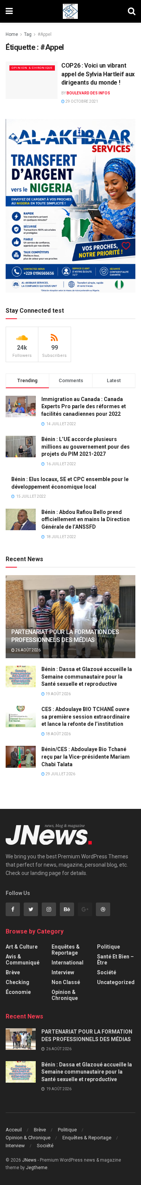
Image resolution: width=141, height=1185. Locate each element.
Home (12, 34)
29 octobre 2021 (81, 101)
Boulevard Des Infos (88, 93)
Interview (63, 972)
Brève (13, 972)
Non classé (66, 982)
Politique (108, 947)
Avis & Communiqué (22, 960)
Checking (17, 982)
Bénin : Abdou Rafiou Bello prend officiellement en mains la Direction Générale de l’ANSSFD (85, 519)
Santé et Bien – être (115, 960)
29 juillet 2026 (60, 774)
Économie (18, 992)
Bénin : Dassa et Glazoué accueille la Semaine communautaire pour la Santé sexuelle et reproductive (86, 676)
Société (106, 972)
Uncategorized (116, 982)
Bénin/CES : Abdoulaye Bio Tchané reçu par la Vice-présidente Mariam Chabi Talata (85, 756)
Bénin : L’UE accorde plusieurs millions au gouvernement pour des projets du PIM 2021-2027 (85, 446)
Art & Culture (22, 947)
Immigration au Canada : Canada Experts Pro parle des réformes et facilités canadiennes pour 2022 (83, 406)
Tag (28, 34)
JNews (29, 1160)
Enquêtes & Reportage (66, 950)
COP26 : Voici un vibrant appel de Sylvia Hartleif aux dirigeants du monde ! (98, 74)
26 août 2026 (28, 650)
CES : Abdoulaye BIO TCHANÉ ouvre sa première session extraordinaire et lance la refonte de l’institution (85, 716)
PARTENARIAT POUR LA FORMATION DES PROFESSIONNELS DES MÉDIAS (65, 635)
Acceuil (14, 1130)
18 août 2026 (58, 734)
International (67, 963)
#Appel (45, 34)
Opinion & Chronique (32, 67)
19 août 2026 (58, 694)
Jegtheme (36, 1167)
